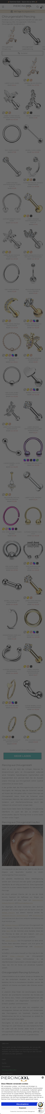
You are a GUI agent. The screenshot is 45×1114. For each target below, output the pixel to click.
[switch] (40, 1111)
